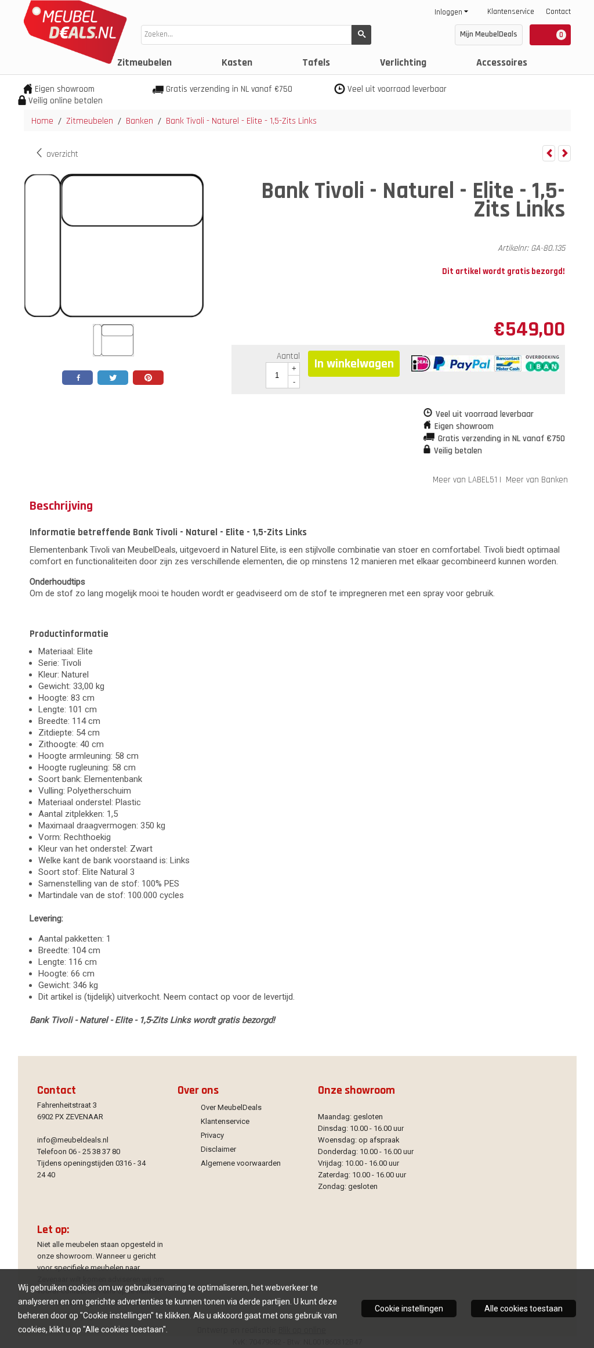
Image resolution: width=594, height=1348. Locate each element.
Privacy (212, 1135)
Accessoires (501, 62)
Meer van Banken (537, 479)
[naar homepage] (72, 61)
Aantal (288, 356)
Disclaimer (218, 1149)
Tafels (316, 62)
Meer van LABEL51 (465, 479)
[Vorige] (548, 153)
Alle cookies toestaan (523, 1308)
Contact (558, 11)
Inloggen (448, 12)
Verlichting (403, 62)
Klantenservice (510, 11)
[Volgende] (564, 153)
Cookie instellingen (409, 1308)
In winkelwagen (354, 364)
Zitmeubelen (144, 62)
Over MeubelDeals (231, 1107)
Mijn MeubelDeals (488, 34)
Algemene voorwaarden (241, 1163)
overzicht (61, 154)
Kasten (237, 62)
